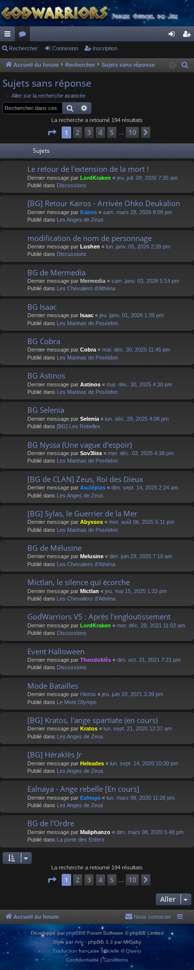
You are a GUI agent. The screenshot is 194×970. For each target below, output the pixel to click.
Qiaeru (133, 951)
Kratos (88, 728)
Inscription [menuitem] (188, 35)
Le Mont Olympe (77, 702)
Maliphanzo (95, 832)
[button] (51, 132)
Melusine (91, 556)
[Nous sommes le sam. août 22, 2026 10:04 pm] (172, 65)
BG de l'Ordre (50, 823)
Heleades (92, 763)
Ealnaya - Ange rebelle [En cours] (83, 789)
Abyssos (91, 522)
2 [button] (78, 132)
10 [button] (132, 132)
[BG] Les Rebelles (78, 426)
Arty (79, 942)
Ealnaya (90, 798)
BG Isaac (42, 307)
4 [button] (100, 132)
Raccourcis (9, 35)
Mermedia (92, 281)
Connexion (65, 48)
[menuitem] (185, 65)
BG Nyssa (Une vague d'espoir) (79, 445)
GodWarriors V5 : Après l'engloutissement (99, 616)
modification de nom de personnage (89, 238)
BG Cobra (43, 341)
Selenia (89, 419)
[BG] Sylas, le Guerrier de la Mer (82, 513)
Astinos (90, 384)
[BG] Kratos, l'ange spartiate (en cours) (92, 720)
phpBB (74, 933)
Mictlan (89, 591)
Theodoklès (95, 660)
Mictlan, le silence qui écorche (78, 582)
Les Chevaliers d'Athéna (86, 288)
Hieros (88, 694)
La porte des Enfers (80, 840)
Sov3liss (91, 453)
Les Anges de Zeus (80, 220)
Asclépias (92, 487)
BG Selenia (45, 410)
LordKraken (95, 178)
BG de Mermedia (56, 272)
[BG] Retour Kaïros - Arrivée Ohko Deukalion (103, 203)
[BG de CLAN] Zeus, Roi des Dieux (85, 479)
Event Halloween (56, 651)
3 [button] (89, 132)
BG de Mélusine (54, 548)
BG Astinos (46, 375)
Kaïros (88, 212)
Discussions (72, 185)
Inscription (105, 48)
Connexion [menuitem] (173, 35)
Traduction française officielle (86, 951)
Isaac (87, 315)
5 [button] (112, 132)
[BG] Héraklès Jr (54, 754)
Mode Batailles (52, 686)
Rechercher (23, 48)
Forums (24, 35)
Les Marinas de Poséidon (87, 323)
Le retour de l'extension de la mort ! (88, 169)
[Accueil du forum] (97, 13)
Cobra (88, 350)
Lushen (90, 246)
